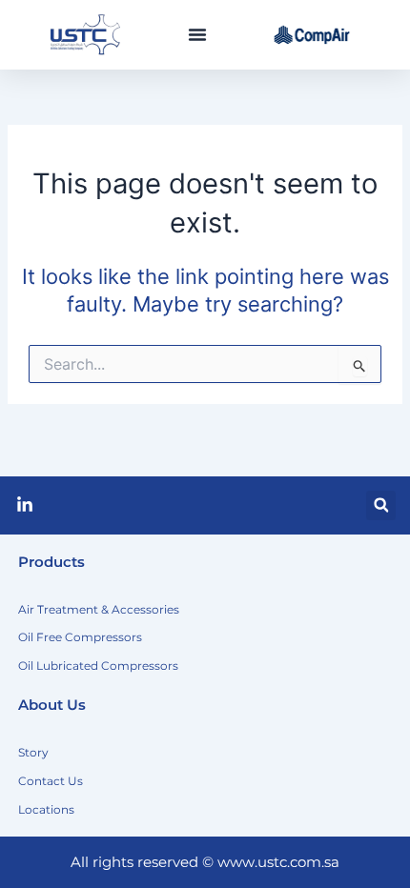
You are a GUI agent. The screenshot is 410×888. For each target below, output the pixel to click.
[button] (197, 34)
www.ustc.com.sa (278, 862)
